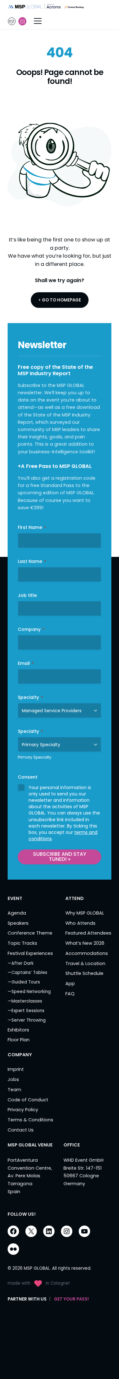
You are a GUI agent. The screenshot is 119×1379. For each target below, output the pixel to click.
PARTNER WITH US (12, 21)
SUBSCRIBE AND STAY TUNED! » (59, 856)
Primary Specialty (34, 757)
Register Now (22, 21)
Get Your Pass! (71, 1299)
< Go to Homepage (59, 300)
